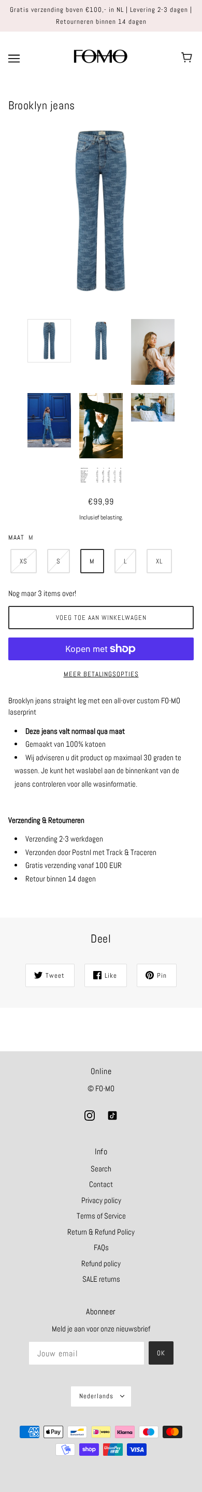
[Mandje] (188, 58)
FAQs (101, 1247)
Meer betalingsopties (101, 674)
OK (161, 1353)
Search (101, 1169)
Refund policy (101, 1263)
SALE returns (101, 1279)
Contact (101, 1184)
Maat (16, 537)
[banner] (100, 57)
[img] (89, 1115)
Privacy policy (101, 1200)
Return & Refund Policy (101, 1232)
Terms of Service (101, 1216)
